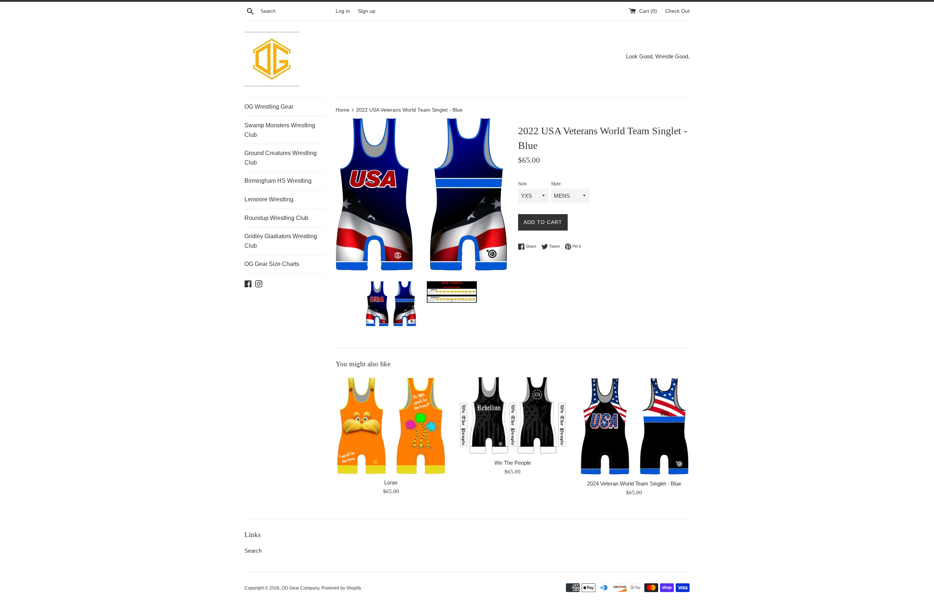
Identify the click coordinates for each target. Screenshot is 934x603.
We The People (512, 463)
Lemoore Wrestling (268, 199)
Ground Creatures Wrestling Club (280, 158)
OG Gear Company (300, 588)
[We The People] (512, 415)
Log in (343, 11)
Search (253, 551)
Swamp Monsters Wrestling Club (279, 130)
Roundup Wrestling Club (276, 218)
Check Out (677, 11)
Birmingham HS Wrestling (278, 181)
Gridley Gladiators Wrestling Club (280, 241)
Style (556, 183)
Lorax (391, 482)
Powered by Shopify (341, 588)
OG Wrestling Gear (268, 107)
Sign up (366, 11)
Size (522, 183)
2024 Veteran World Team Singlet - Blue (634, 483)
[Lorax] (391, 425)
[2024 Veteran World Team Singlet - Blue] (634, 426)
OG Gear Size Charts (271, 264)
